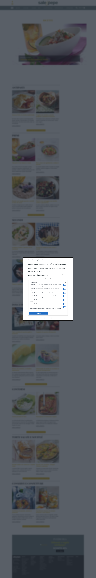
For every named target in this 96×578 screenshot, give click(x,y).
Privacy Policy (55, 318)
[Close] (70, 260)
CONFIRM (38, 313)
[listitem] (48, 282)
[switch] (64, 285)
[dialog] (48, 289)
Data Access (48, 318)
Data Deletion (40, 318)
